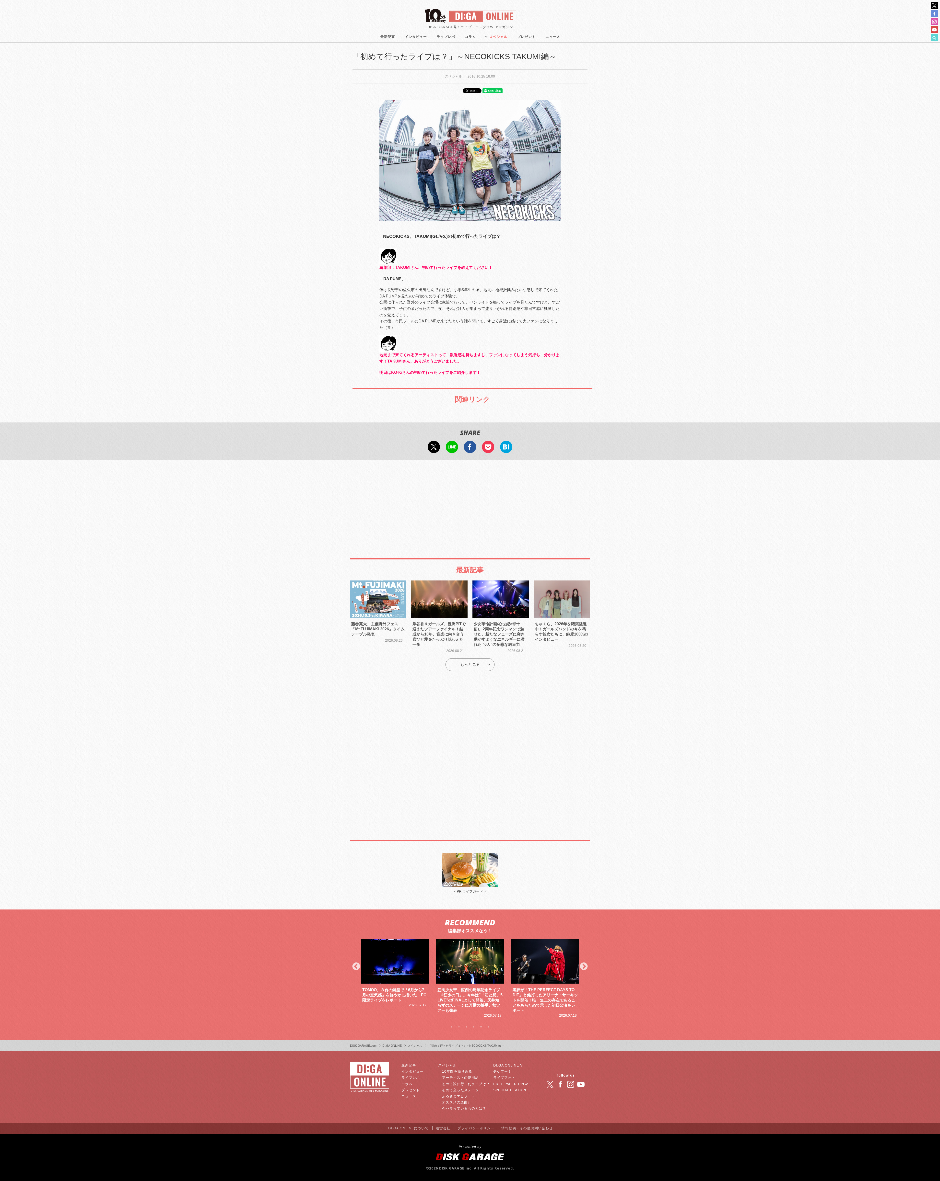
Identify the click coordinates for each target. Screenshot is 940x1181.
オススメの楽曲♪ (456, 1102)
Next (584, 967)
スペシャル (498, 37)
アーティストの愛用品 (460, 1077)
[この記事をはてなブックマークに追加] (506, 450)
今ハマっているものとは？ (464, 1108)
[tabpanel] (395, 978)
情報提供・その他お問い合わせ (527, 1128)
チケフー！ (502, 1071)
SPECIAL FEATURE (510, 1090)
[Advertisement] (470, 504)
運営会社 (443, 1128)
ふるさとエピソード (458, 1096)
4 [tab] (473, 1026)
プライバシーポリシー (476, 1128)
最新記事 (387, 37)
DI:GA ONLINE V (508, 1065)
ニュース (552, 37)
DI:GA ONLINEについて (408, 1128)
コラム (470, 37)
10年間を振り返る (457, 1071)
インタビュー (416, 37)
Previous (356, 967)
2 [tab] (459, 1026)
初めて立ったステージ (460, 1090)
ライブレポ (446, 37)
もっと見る (470, 664)
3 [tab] (466, 1026)
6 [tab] (488, 1026)
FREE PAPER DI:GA (511, 1084)
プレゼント (526, 37)
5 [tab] (481, 1026)
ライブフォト (504, 1077)
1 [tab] (451, 1026)
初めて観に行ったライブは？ (466, 1084)
